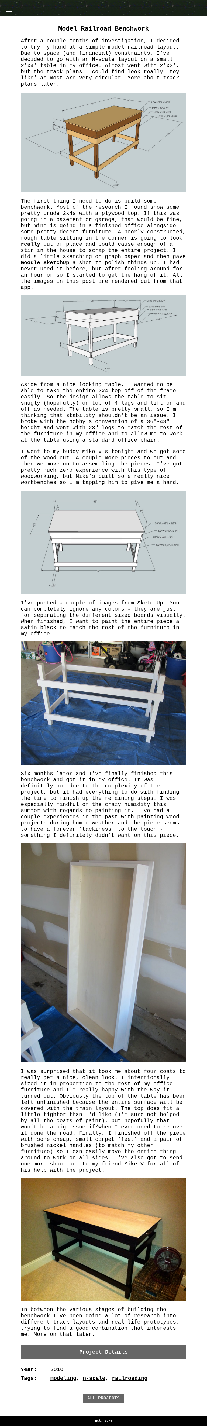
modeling (63, 1378)
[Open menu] (9, 9)
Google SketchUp (45, 263)
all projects (103, 1398)
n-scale (94, 1378)
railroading (129, 1378)
